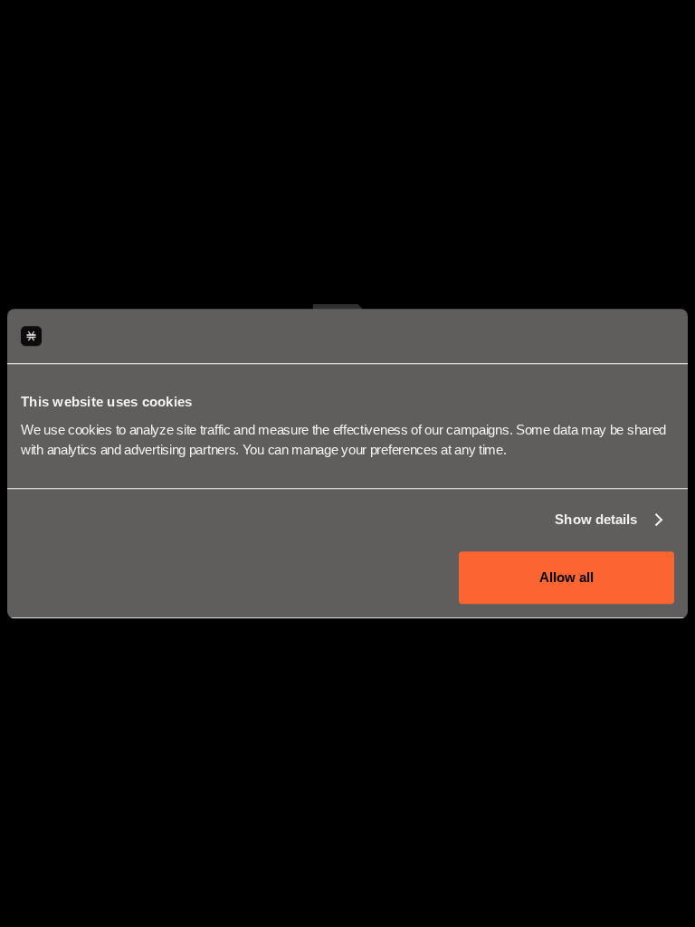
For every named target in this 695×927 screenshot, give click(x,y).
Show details (596, 519)
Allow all (566, 577)
